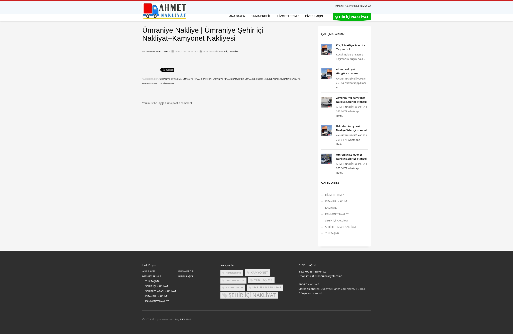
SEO (182, 319)
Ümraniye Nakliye (290, 79)
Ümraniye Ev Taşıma (171, 79)
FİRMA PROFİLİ (187, 271)
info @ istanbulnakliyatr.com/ (324, 276)
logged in (164, 103)
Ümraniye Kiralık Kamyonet (228, 79)
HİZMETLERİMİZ (334, 195)
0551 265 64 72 (362, 6)
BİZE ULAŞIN (185, 276)
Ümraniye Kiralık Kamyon (197, 79)
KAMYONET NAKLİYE (337, 214)
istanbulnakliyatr (157, 51)
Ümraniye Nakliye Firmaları (158, 83)
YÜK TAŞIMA (332, 233)
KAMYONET (332, 207)
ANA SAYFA (148, 271)
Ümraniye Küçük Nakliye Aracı (262, 79)
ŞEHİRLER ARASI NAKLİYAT (340, 227)
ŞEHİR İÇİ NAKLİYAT (229, 51)
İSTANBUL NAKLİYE (336, 201)
